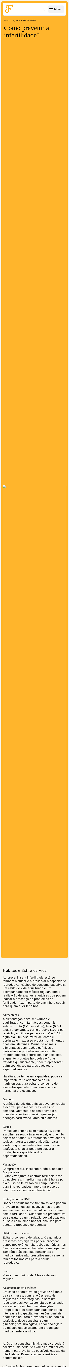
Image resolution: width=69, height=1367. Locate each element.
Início (6, 20)
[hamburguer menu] (56, 9)
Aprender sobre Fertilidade (24, 20)
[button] (43, 9)
